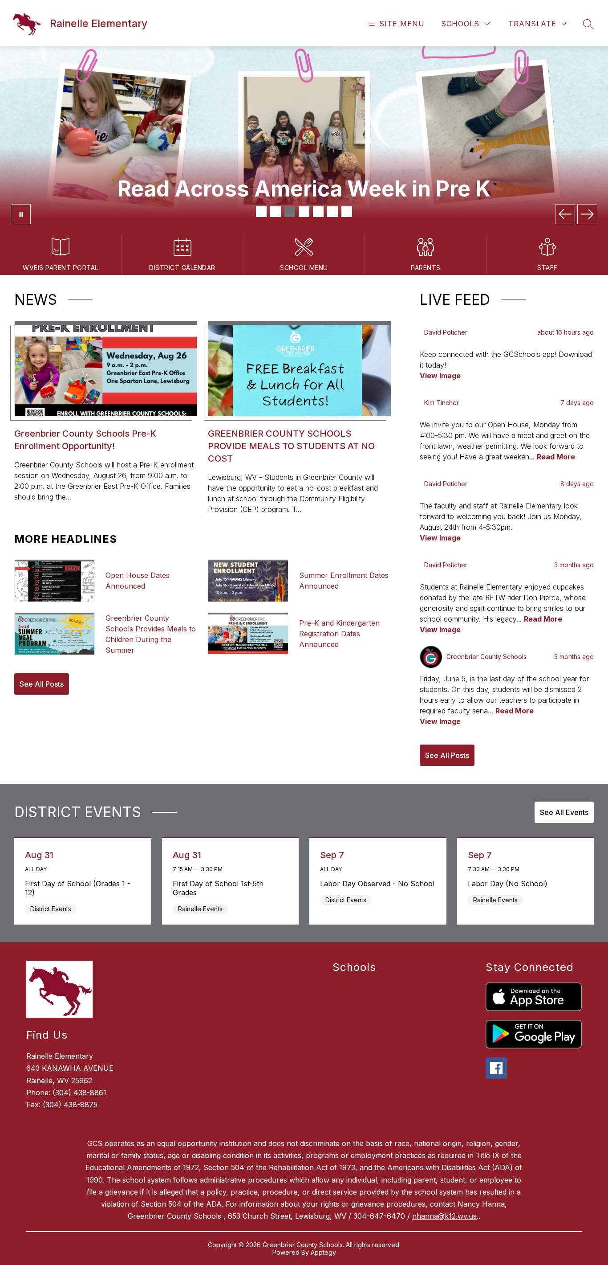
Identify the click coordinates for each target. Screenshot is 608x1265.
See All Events (564, 812)
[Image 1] (261, 211)
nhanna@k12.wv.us (444, 1216)
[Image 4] (304, 211)
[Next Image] (587, 214)
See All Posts (42, 684)
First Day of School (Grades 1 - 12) (77, 888)
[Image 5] (318, 211)
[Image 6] (332, 211)
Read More (556, 456)
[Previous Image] (565, 214)
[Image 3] (289, 211)
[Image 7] (346, 211)
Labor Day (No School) (510, 883)
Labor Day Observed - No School (378, 883)
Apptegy (323, 1252)
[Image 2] (275, 211)
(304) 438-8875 (70, 1104)
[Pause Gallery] (21, 214)
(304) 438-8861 (79, 1092)
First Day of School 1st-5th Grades (218, 888)
